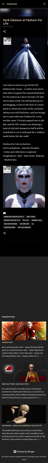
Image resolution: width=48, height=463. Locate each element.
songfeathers (9, 227)
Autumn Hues (7, 342)
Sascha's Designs (30, 148)
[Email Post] (4, 214)
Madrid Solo (10, 160)
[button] (4, 31)
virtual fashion (24, 227)
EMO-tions (31, 216)
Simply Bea (12, 4)
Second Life (24, 224)
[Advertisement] (24, 284)
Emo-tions (29, 156)
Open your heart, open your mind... (16, 384)
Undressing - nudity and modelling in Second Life (21, 426)
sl (32, 224)
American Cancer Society (14, 216)
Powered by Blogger (25, 451)
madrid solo (37, 220)
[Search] (44, 4)
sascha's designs (10, 224)
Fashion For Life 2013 (12, 220)
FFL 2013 (26, 220)
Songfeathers (9, 156)
